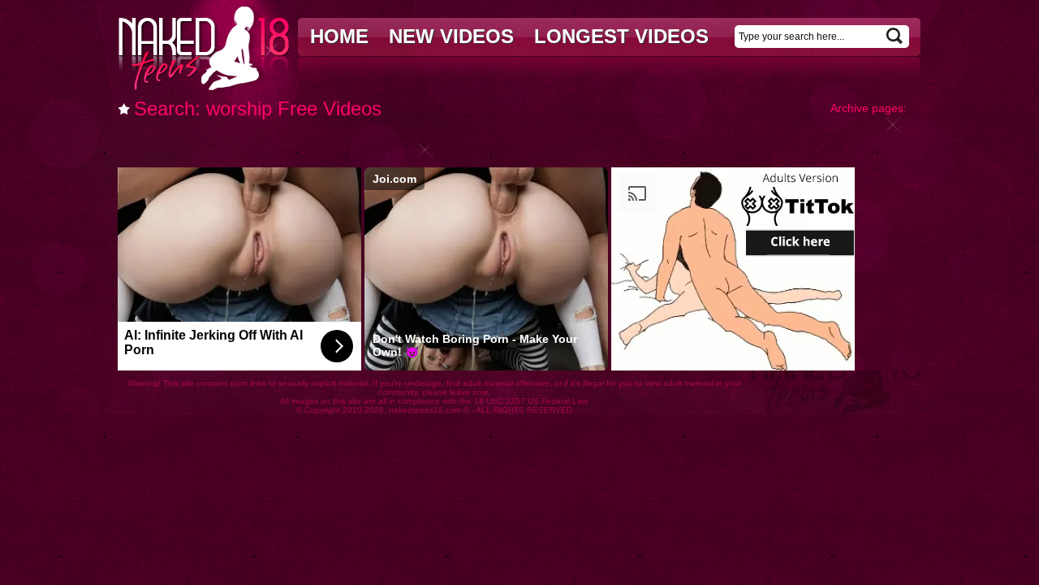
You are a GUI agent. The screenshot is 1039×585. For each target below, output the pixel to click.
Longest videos (621, 36)
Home (339, 36)
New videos (451, 36)
